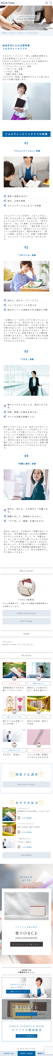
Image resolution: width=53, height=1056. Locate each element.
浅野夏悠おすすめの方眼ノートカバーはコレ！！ (33, 812)
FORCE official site (26, 613)
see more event (26, 784)
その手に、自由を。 (25, 842)
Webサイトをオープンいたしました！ (18, 644)
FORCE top (9, 1053)
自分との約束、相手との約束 (28, 827)
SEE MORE (26, 855)
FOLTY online (26, 621)
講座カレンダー (44, 1053)
